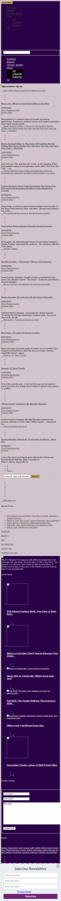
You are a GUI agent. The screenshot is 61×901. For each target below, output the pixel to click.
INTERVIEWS (7, 544)
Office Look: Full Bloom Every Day (22, 527)
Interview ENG (7, 341)
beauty (26, 848)
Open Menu (7, 3)
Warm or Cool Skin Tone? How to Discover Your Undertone (33, 520)
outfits (37, 848)
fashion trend (11, 852)
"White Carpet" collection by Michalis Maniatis (24, 404)
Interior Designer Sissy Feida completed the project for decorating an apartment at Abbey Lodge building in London (28, 188)
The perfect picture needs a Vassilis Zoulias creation (26, 226)
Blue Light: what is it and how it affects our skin (25, 103)
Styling (43, 848)
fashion (4, 848)
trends (55, 848)
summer (26, 852)
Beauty (11, 10)
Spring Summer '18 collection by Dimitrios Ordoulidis (27, 297)
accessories (51, 852)
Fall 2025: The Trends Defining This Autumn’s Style (30, 525)
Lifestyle (17, 22)
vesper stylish (25, 850)
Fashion (11, 7)
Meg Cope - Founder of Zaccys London (20, 333)
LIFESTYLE (6, 548)
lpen (19, 852)
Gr (8, 28)
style (20, 848)
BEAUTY (5, 536)
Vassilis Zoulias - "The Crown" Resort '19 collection (26, 262)
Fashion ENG (7, 235)
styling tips (47, 850)
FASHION (5, 531)
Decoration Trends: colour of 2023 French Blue (32, 765)
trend (49, 848)
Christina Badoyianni (10, 375)
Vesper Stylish (15, 13)
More (10, 16)
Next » (10, 471)
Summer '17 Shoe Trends (13, 368)
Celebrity (41, 852)
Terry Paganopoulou (10, 110)
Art (14, 19)
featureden (13, 848)
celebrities (37, 850)
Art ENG (5, 450)
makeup (33, 852)
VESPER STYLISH (9, 553)
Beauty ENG (6, 112)
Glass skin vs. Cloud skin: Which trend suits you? (29, 523)
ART (3, 540)
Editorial (17, 25)
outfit (31, 848)
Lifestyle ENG (7, 157)
